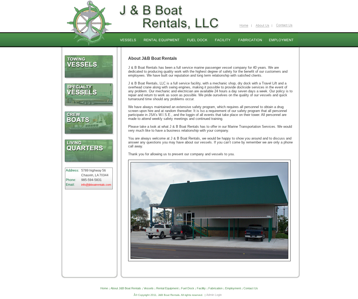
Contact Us (250, 288)
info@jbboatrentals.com (96, 184)
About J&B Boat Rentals (126, 288)
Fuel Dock (187, 288)
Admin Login (214, 294)
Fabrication (215, 288)
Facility (201, 288)
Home (104, 288)
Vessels (149, 288)
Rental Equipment (167, 288)
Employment (233, 288)
